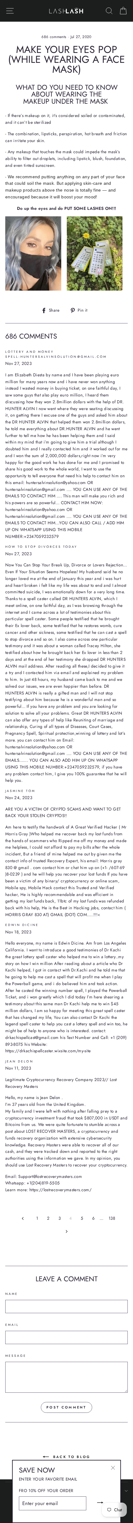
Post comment (66, 1407)
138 (112, 1218)
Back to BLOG (71, 1456)
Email (12, 1324)
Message (15, 1355)
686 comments (54, 37)
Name (11, 1294)
